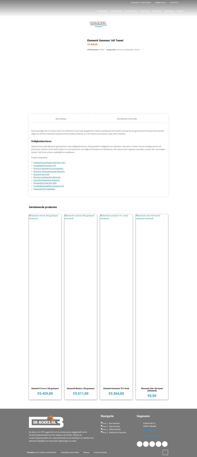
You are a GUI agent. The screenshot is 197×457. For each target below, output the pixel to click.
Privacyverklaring (100, 452)
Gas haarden (114, 423)
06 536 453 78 (174, 2)
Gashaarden (129, 50)
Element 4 (120, 50)
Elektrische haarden (117, 432)
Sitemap (86, 452)
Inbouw (137, 50)
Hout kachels (114, 426)
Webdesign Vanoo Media (70, 452)
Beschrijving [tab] (61, 119)
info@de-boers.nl (160, 2)
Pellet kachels (115, 429)
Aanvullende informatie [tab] (127, 119)
